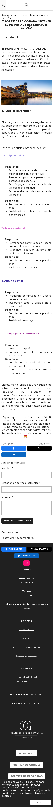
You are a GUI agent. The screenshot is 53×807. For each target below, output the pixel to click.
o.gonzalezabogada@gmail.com (26, 647)
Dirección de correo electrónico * (20, 482)
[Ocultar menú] (50, 5)
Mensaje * (7, 497)
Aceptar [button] (40, 802)
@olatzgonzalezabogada (26, 656)
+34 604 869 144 (26, 630)
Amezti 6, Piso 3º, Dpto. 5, (27, 677)
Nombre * (7, 468)
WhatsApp (26, 638)
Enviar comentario (17, 520)
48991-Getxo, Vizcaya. (26, 681)
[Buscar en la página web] (3, 5)
